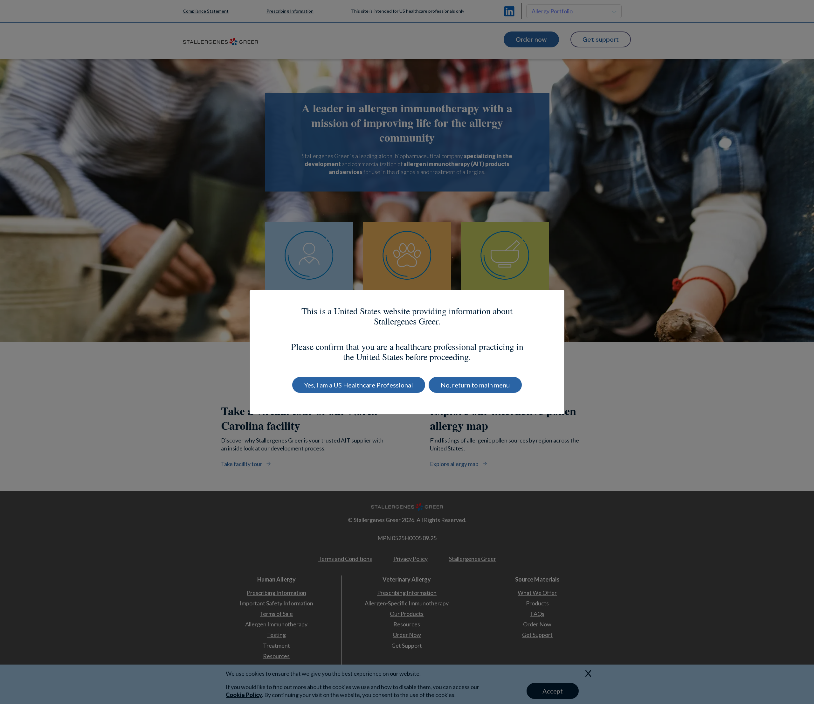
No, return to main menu (475, 385)
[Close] (548, 301)
